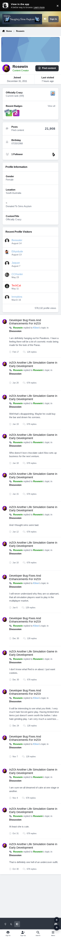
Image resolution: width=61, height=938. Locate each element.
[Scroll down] (57, 927)
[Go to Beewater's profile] (7, 241)
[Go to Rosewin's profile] (4, 321)
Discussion (15, 331)
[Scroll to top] (57, 920)
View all (51, 106)
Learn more (6, 5)
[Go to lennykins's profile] (7, 297)
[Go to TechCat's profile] (7, 286)
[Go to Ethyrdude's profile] (7, 252)
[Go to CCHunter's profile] (7, 275)
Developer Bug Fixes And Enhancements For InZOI (25, 322)
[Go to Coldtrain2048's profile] (53, 154)
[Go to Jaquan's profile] (7, 263)
